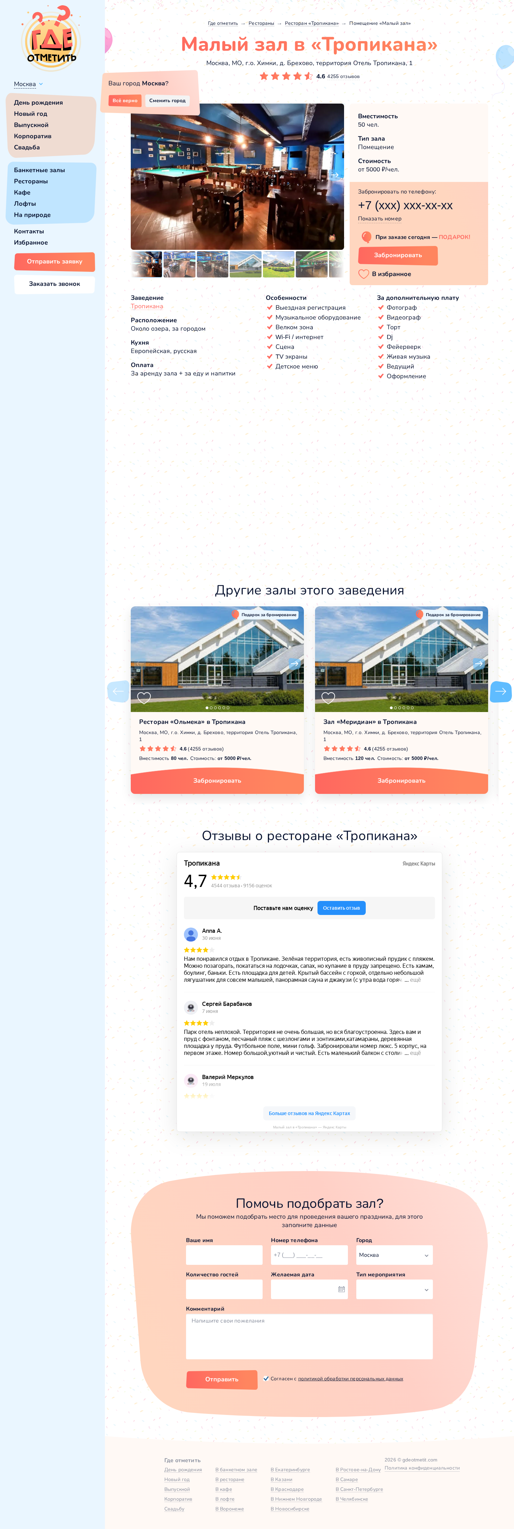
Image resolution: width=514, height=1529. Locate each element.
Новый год (30, 113)
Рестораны (31, 181)
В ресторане (230, 1479)
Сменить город (167, 100)
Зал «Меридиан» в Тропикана (370, 721)
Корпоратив (32, 136)
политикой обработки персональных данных (350, 1378)
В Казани (281, 1479)
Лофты (25, 203)
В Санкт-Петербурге (360, 1489)
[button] (140, 175)
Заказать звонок (54, 283)
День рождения (38, 102)
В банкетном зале (236, 1469)
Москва (25, 83)
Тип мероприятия (380, 1274)
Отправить (221, 1379)
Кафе (22, 192)
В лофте (225, 1499)
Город (364, 1240)
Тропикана (147, 306)
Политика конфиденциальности (422, 1468)
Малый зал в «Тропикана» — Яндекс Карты (309, 1127)
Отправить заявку (55, 261)
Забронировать (398, 255)
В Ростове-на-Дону (358, 1469)
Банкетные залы (39, 170)
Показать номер (379, 218)
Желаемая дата (292, 1274)
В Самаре (347, 1479)
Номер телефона (294, 1240)
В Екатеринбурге (290, 1469)
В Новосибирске (290, 1509)
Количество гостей (212, 1274)
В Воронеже (229, 1509)
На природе (32, 214)
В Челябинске (352, 1499)
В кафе (223, 1489)
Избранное (31, 242)
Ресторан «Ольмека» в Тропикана (192, 721)
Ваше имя (199, 1240)
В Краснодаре (287, 1489)
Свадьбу (174, 1509)
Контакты (29, 231)
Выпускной (31, 124)
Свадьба (27, 147)
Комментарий (205, 1309)
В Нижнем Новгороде (296, 1499)
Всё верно (125, 100)
